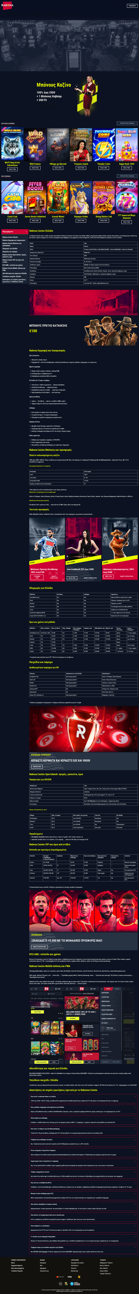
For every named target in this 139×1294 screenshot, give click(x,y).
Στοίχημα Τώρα (37, 577)
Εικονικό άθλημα (41, 14)
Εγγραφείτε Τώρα (45, 106)
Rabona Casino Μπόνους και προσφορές (12, 244)
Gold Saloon (74, 1265)
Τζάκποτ (65, 14)
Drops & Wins (104, 1271)
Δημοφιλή (43, 1268)
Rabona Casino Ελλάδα (10, 237)
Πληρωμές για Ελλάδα (10, 249)
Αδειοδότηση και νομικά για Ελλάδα (15, 273)
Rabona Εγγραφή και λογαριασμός (14, 240)
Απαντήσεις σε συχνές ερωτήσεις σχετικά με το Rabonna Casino (14, 281)
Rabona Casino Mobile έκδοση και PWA (14, 269)
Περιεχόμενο (8, 231)
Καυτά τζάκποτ (104, 1265)
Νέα (41, 1265)
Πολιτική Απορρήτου (17, 1268)
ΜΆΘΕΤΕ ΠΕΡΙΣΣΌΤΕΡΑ (39, 947)
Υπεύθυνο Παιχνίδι (17, 1271)
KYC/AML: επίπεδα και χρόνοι (13, 265)
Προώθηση (71, 14)
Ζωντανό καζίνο (56, 14)
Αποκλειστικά (44, 1271)
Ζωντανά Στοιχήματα (20, 14)
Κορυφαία (43, 1263)
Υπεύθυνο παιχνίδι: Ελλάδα (12, 276)
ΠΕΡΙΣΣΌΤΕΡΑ (37, 766)
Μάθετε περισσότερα (54, 577)
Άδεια (13, 1263)
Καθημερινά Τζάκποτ (106, 1263)
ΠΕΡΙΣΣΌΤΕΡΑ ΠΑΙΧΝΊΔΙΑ (127, 123)
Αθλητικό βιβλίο (8, 14)
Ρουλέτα (73, 1268)
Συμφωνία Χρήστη (16, 1265)
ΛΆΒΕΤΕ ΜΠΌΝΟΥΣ (38, 336)
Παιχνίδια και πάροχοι (10, 252)
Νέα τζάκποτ (104, 1268)
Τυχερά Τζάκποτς (105, 1273)
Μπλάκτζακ (74, 1271)
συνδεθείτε (132, 6)
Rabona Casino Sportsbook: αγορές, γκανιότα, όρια (15, 256)
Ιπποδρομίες (31, 14)
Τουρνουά (77, 14)
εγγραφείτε (119, 6)
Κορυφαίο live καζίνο (77, 1263)
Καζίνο (48, 14)
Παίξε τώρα (72, 578)
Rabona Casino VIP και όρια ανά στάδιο (13, 261)
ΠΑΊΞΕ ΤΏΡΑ (12, 169)
